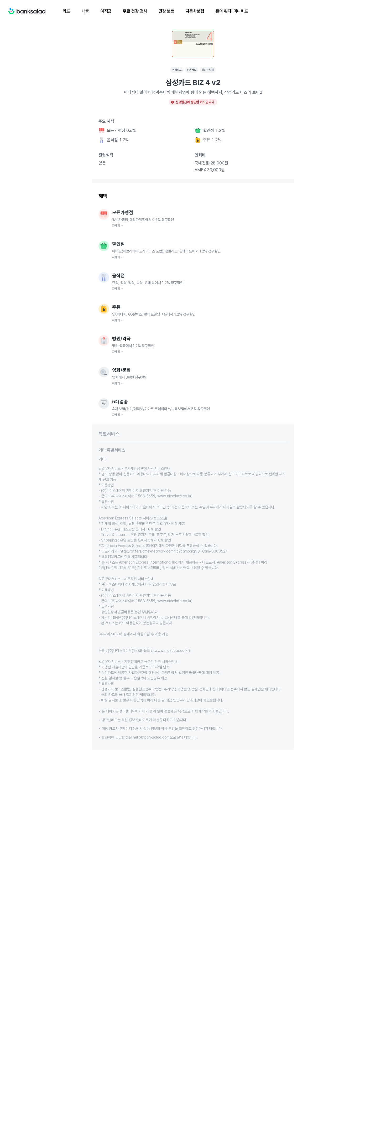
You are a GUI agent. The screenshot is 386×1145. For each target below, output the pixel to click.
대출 (85, 11)
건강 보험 (166, 11)
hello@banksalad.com (151, 737)
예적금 (106, 11)
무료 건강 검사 (135, 11)
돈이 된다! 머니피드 (232, 11)
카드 (66, 11)
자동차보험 (195, 11)
